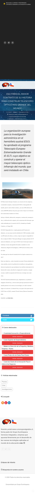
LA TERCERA (9, 298)
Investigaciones (7, 389)
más (21, 443)
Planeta (4, 382)
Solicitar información (17, 352)
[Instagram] (12, 42)
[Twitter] (8, 42)
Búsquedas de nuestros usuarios (13, 470)
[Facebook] (5, 42)
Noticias (15, 112)
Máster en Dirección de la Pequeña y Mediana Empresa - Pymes (17, 347)
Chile (3, 385)
